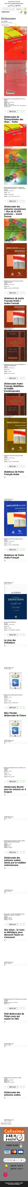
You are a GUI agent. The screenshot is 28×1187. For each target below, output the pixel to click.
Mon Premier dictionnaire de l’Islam (13, 695)
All (6, 21)
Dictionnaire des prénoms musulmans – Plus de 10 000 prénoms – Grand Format (14, 188)
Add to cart (12, 111)
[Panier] (21, 13)
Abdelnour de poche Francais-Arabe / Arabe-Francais (13, 281)
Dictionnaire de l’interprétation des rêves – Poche (15, 99)
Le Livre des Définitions (10, 622)
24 (4, 21)
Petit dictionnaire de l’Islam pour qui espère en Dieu (15, 999)
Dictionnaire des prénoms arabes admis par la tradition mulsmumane (14, 841)
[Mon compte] (19, 12)
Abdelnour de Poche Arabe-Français (13, 539)
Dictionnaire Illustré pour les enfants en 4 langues (15, 768)
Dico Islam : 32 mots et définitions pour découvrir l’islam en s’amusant (14, 914)
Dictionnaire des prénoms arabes (12, 1077)
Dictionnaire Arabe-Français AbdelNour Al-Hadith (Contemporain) (15, 365)
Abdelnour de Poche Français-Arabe (13, 455)
